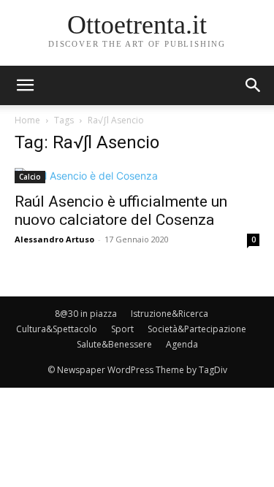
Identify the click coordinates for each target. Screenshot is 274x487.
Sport (122, 329)
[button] (253, 85)
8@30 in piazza (86, 313)
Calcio (30, 177)
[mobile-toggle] (24, 85)
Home (27, 120)
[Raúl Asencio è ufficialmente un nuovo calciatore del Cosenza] (137, 175)
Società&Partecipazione (197, 329)
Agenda (182, 344)
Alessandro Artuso (54, 239)
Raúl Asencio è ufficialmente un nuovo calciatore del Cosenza (121, 211)
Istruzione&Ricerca (169, 313)
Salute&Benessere (114, 344)
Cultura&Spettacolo (56, 329)
